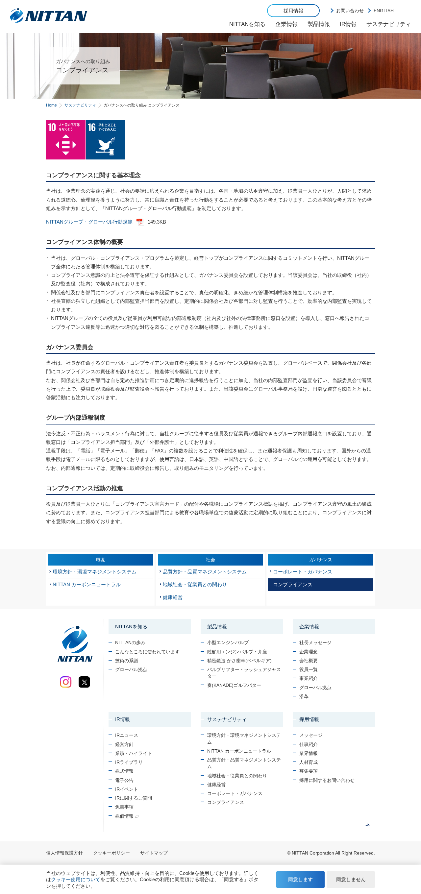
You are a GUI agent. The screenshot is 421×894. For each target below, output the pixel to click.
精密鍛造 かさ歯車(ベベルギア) (239, 660)
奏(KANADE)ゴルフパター (234, 685)
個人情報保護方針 (64, 853)
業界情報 (308, 753)
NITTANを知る (247, 24)
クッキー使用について (75, 879)
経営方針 (124, 744)
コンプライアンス (292, 584)
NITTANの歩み (130, 642)
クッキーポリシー (111, 853)
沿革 (304, 696)
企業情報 (286, 24)
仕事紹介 (308, 744)
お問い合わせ (350, 10)
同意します (300, 879)
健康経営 (173, 597)
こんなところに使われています (147, 651)
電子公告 (124, 780)
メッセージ (310, 735)
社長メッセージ (315, 642)
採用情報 (293, 10)
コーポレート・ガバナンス (302, 571)
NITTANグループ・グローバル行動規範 (89, 222)
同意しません (351, 879)
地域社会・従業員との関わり (195, 584)
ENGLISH (384, 10)
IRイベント (126, 789)
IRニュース (126, 735)
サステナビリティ (388, 24)
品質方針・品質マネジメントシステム (205, 571)
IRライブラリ (129, 762)
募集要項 (308, 771)
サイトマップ (154, 853)
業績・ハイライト (133, 753)
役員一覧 (308, 669)
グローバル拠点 (131, 669)
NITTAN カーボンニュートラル (87, 584)
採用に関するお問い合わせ (327, 780)
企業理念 (308, 651)
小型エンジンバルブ (228, 642)
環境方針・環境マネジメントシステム (94, 571)
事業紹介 (308, 678)
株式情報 (124, 771)
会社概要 (308, 660)
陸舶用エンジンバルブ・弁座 (237, 651)
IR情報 (348, 24)
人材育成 (308, 762)
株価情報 (124, 816)
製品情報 (319, 24)
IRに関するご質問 (133, 798)
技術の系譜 (126, 660)
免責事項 (124, 806)
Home (51, 105)
